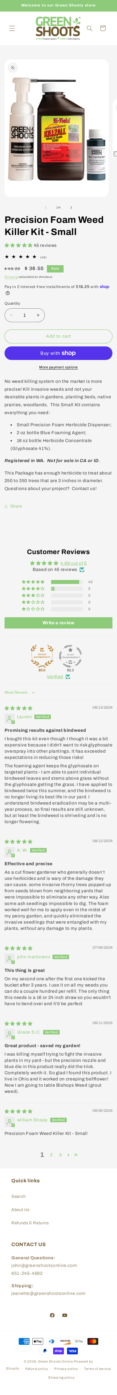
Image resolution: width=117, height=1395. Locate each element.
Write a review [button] (59, 622)
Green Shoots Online (55, 1361)
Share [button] (16, 506)
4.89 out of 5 (73, 563)
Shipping (11, 276)
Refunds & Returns (30, 1223)
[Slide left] (45, 207)
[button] (11, 28)
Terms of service (97, 1368)
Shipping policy (61, 1377)
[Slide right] (71, 207)
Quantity (12, 303)
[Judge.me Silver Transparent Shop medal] (70, 656)
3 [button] (60, 1154)
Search (18, 1196)
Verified (55, 676)
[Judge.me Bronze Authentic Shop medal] (42, 656)
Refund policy (36, 1368)
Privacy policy (66, 1368)
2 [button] (51, 1154)
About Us (20, 1209)
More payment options (58, 367)
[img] (19, 708)
